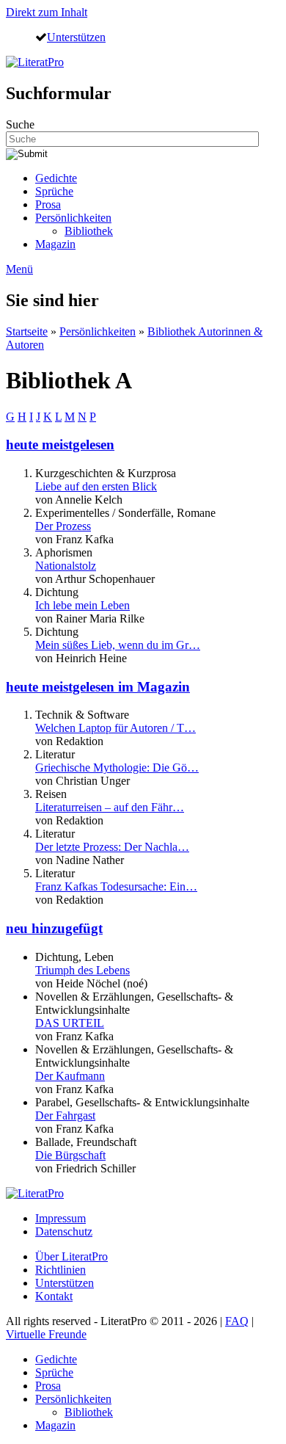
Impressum (60, 1218)
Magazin (55, 244)
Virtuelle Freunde (46, 1334)
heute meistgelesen (60, 444)
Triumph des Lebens (82, 970)
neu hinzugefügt (54, 928)
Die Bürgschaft (70, 1155)
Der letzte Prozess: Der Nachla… (112, 847)
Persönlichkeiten (73, 217)
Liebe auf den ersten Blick (96, 486)
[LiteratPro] (35, 62)
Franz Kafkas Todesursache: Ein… (116, 886)
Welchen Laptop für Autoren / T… (115, 728)
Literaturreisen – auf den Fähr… (109, 807)
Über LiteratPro (71, 1256)
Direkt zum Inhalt (46, 12)
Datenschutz (63, 1231)
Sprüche (54, 191)
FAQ (237, 1321)
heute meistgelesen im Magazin (98, 686)
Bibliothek (89, 231)
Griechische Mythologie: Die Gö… (117, 767)
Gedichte (56, 178)
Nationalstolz (65, 565)
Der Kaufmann (70, 1076)
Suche (20, 124)
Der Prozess (63, 526)
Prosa (48, 204)
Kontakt (54, 1296)
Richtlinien (60, 1269)
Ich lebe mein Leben (82, 605)
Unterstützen (76, 37)
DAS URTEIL (69, 1023)
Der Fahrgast (65, 1115)
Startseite (27, 331)
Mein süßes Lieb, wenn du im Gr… (117, 645)
